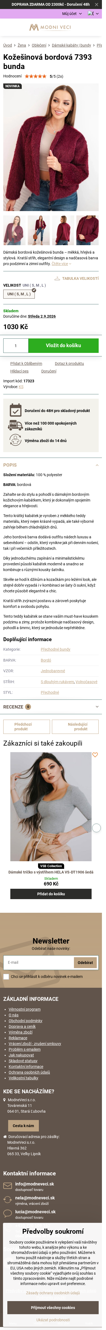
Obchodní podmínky (25, 1021)
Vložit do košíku (63, 345)
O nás (13, 1015)
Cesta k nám (23, 1126)
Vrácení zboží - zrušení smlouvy (35, 1043)
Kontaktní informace (26, 1066)
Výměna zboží (20, 1032)
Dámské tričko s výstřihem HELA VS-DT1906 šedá (50, 872)
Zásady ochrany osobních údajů (53, 1293)
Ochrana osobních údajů (29, 1072)
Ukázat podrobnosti (53, 1320)
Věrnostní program (24, 1009)
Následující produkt (78, 726)
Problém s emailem (24, 1049)
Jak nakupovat (21, 1055)
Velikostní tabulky (23, 1078)
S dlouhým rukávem (57, 682)
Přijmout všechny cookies (53, 1307)
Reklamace (18, 1038)
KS (21, 387)
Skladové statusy (23, 1061)
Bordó (46, 660)
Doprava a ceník (22, 1026)
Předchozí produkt (23, 726)
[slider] (35, 76)
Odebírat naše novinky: (51, 948)
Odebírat (85, 962)
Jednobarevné (53, 671)
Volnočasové (86, 682)
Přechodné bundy (55, 649)
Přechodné (50, 692)
